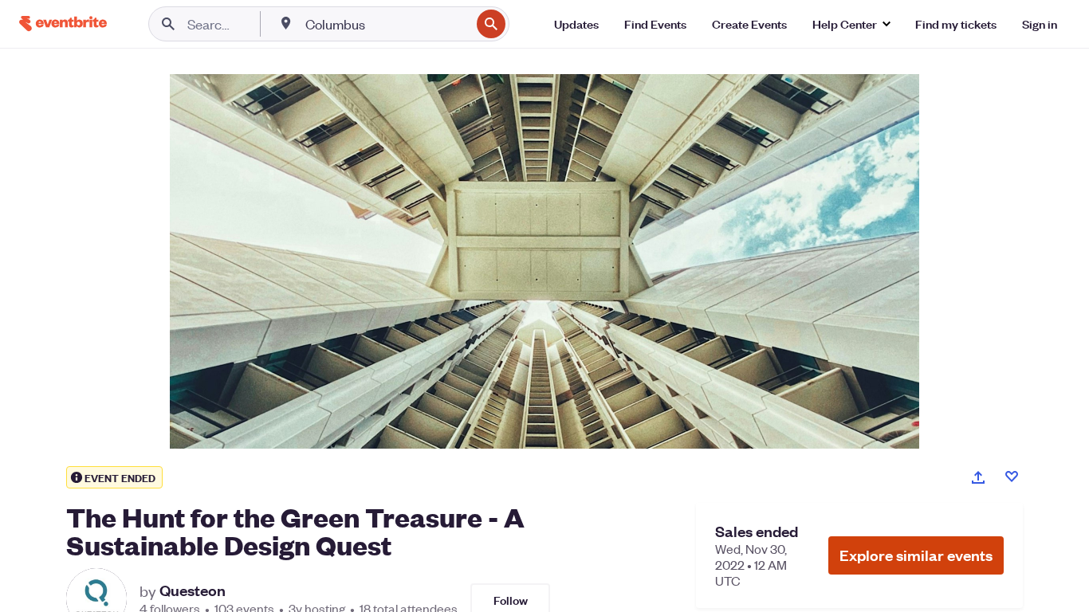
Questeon (192, 590)
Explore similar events (916, 555)
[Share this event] (978, 477)
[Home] (63, 23)
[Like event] (1012, 476)
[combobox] (386, 24)
